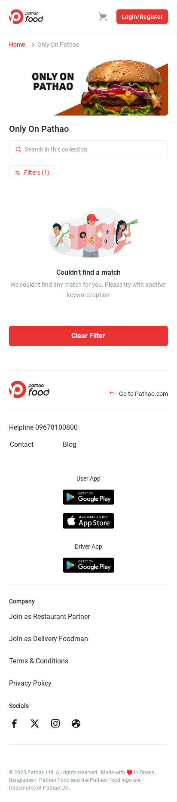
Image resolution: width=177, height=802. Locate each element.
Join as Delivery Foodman (48, 639)
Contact (22, 444)
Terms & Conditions (38, 661)
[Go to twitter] (35, 725)
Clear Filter (88, 336)
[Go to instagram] (55, 725)
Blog (69, 444)
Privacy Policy (30, 683)
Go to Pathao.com (143, 393)
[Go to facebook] (14, 725)
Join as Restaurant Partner (49, 616)
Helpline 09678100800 (43, 427)
